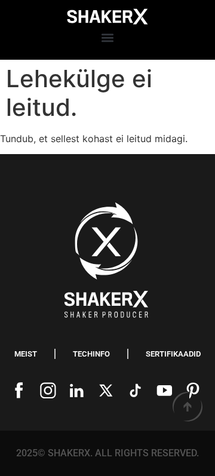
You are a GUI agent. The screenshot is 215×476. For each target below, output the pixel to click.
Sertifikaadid (173, 353)
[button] (108, 38)
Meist (25, 353)
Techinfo (91, 353)
